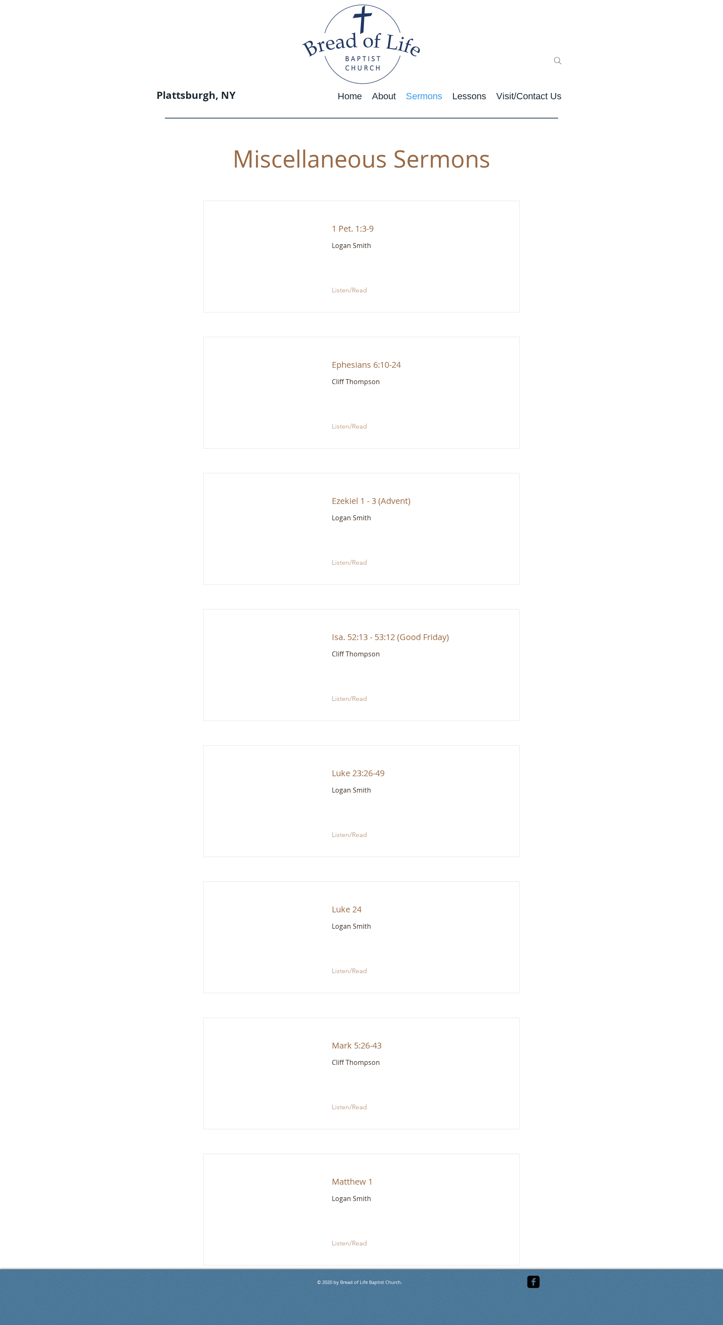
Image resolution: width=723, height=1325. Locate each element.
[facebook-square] (533, 1282)
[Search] (558, 61)
